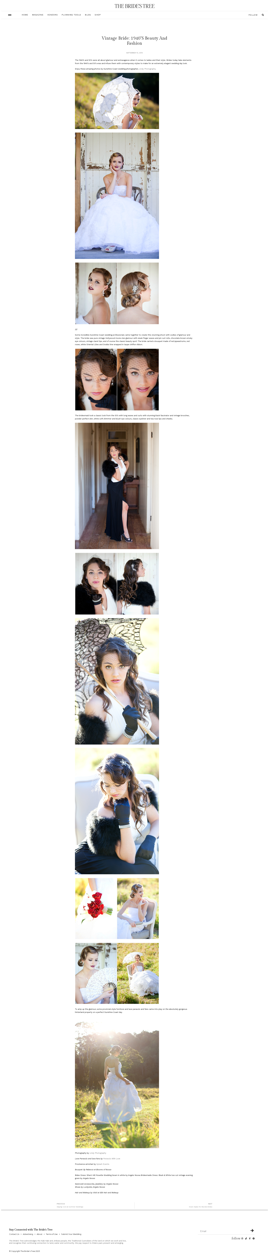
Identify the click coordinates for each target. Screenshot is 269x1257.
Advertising (28, 1234)
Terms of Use (52, 1234)
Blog (88, 15)
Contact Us (14, 1234)
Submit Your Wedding (71, 1234)
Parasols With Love (111, 1159)
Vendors (52, 15)
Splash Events (102, 1164)
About (39, 1234)
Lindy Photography (147, 69)
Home (25, 15)
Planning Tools (71, 15)
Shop (98, 15)
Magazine (37, 15)
